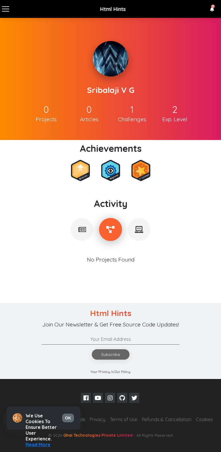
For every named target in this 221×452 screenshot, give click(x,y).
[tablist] (82, 229)
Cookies (204, 419)
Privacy (97, 419)
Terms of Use (123, 419)
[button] (212, 9)
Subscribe (110, 354)
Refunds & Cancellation (166, 419)
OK (68, 418)
